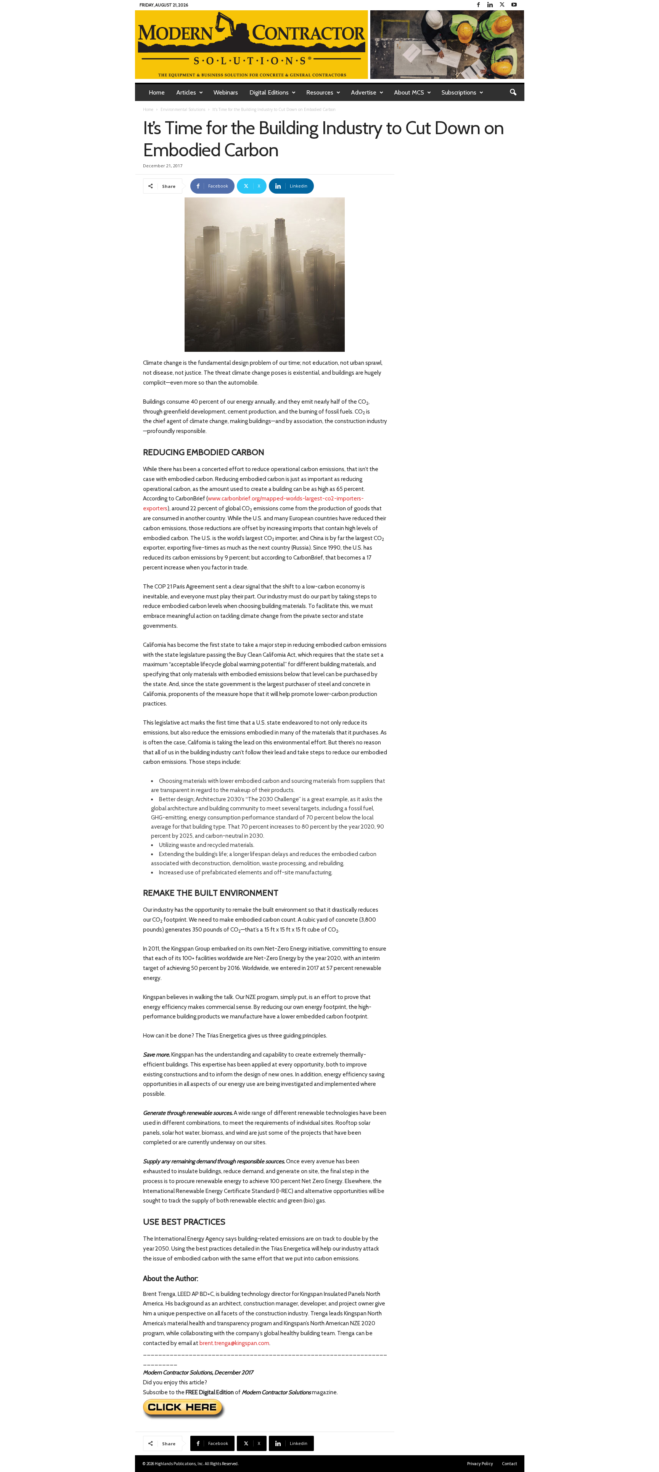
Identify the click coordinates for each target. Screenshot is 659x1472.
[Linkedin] (490, 5)
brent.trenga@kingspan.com (234, 1343)
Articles (186, 92)
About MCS (409, 92)
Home (157, 92)
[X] (502, 5)
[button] (513, 92)
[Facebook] (478, 5)
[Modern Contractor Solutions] (329, 44)
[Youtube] (514, 5)
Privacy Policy (480, 1463)
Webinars (226, 92)
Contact (509, 1463)
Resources (319, 92)
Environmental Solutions (183, 109)
